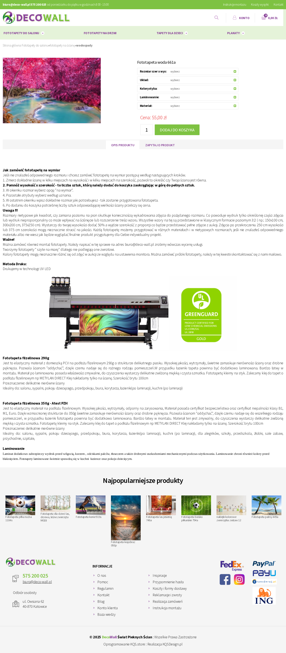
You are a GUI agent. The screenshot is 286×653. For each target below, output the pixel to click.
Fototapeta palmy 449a (265, 517)
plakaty (233, 33)
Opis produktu (122, 145)
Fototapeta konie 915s (88, 517)
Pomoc (102, 581)
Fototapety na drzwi (100, 33)
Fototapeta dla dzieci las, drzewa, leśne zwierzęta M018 (55, 517)
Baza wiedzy (106, 614)
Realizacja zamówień (168, 601)
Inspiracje (160, 575)
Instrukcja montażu (167, 607)
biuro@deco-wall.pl (37, 581)
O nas (101, 575)
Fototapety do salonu (21, 33)
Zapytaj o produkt (160, 145)
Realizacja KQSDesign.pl (165, 644)
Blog (100, 601)
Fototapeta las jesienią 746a (159, 518)
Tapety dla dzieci (170, 33)
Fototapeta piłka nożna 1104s (18, 518)
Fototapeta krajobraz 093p (123, 543)
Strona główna (12, 45)
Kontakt (278, 4)
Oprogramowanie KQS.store (124, 644)
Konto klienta (107, 607)
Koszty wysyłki (260, 4)
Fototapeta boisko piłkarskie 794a (191, 518)
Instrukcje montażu (234, 4)
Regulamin (105, 588)
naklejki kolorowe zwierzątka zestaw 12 (228, 518)
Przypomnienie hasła (168, 581)
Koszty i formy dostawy (170, 588)
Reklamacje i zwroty (167, 594)
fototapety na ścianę (62, 45)
